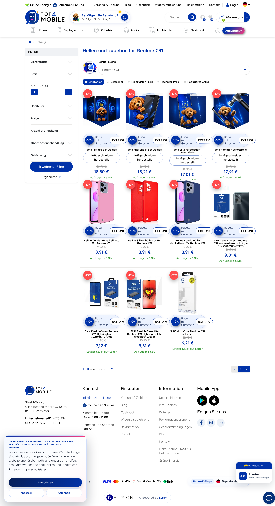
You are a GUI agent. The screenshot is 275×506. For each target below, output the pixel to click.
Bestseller (117, 81)
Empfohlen (95, 81)
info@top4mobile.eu (97, 398)
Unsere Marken (170, 398)
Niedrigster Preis (142, 81)
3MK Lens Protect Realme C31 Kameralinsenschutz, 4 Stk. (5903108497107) (231, 243)
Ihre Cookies (168, 405)
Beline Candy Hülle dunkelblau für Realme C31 (187, 242)
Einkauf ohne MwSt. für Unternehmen (175, 451)
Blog (128, 5)
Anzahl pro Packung (44, 130)
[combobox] (174, 70)
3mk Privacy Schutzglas (102, 149)
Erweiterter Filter (51, 167)
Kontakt (214, 5)
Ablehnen (64, 493)
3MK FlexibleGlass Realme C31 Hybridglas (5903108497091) (101, 334)
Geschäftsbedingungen (175, 427)
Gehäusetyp (39, 155)
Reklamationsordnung (174, 419)
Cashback (143, 5)
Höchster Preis (170, 81)
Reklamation (195, 5)
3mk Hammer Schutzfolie (231, 149)
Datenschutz (168, 412)
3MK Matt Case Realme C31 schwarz (187, 333)
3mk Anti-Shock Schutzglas (145, 149)
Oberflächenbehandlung (47, 143)
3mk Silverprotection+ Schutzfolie (188, 151)
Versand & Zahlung (107, 5)
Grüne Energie (40, 5)
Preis (34, 74)
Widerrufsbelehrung (168, 5)
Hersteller (37, 106)
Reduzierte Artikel (198, 81)
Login (234, 5)
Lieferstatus (39, 62)
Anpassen (27, 493)
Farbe (35, 118)
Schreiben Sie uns (71, 5)
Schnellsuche (107, 62)
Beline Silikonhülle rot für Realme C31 (144, 242)
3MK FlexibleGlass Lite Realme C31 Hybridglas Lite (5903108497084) (144, 334)
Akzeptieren (45, 482)
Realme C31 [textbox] (110, 70)
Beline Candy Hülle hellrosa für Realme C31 (101, 242)
